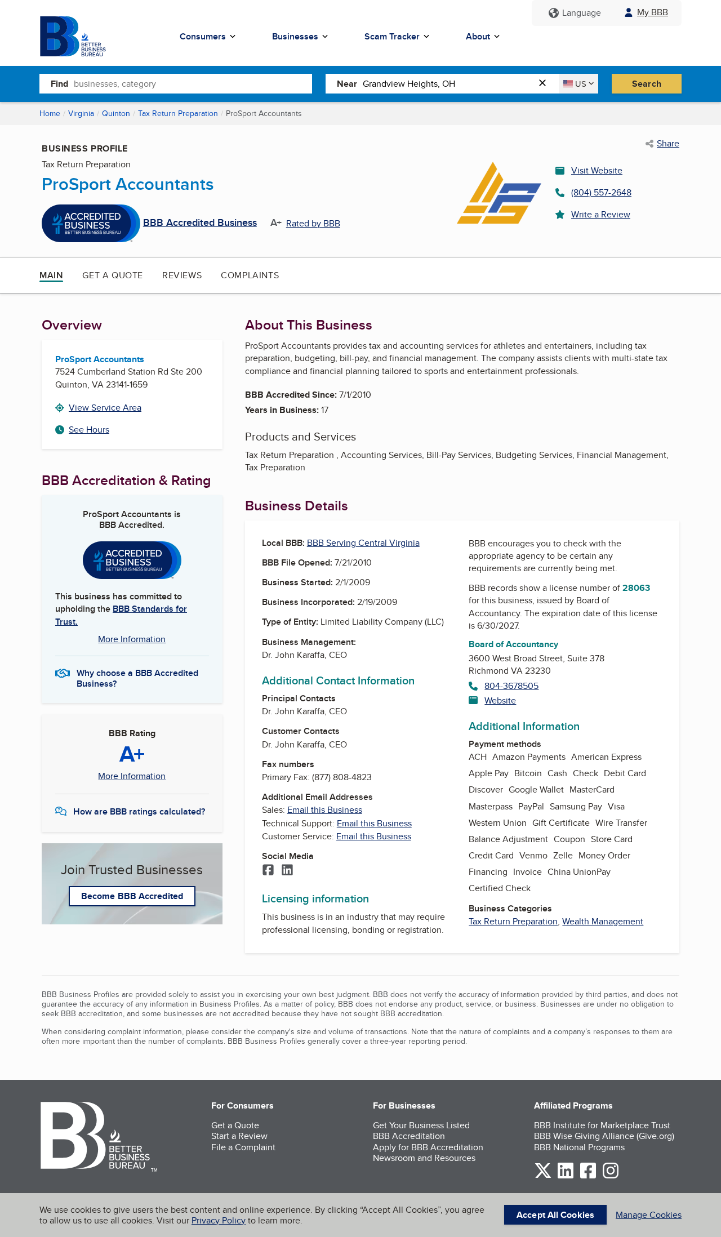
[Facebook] (268, 871)
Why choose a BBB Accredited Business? (137, 677)
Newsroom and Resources (424, 1157)
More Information (132, 639)
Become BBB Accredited (132, 895)
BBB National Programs (579, 1147)
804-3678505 (511, 685)
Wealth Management (602, 921)
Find (59, 83)
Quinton (116, 113)
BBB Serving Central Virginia (363, 542)
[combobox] (193, 83)
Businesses (295, 36)
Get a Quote (112, 275)
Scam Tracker (392, 36)
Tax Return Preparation (178, 113)
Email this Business (324, 809)
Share (668, 143)
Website (500, 700)
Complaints (250, 275)
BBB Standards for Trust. (121, 615)
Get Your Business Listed (421, 1125)
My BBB (652, 12)
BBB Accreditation (409, 1135)
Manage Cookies (649, 1214)
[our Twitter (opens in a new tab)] (543, 1176)
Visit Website (596, 170)
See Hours (89, 429)
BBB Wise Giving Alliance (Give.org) (604, 1135)
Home (49, 113)
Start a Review (239, 1135)
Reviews (182, 275)
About (478, 36)
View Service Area (105, 407)
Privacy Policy (219, 1220)
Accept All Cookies (555, 1214)
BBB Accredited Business (200, 223)
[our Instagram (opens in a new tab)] (611, 1176)
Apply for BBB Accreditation (428, 1147)
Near (347, 83)
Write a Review (600, 214)
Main (51, 275)
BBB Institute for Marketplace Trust (602, 1125)
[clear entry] (546, 84)
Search (646, 83)
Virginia (81, 113)
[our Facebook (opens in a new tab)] (588, 1176)
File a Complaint (243, 1147)
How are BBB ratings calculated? (139, 811)
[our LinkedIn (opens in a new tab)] (566, 1176)
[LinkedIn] (287, 871)
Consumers (203, 36)
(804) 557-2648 (601, 192)
